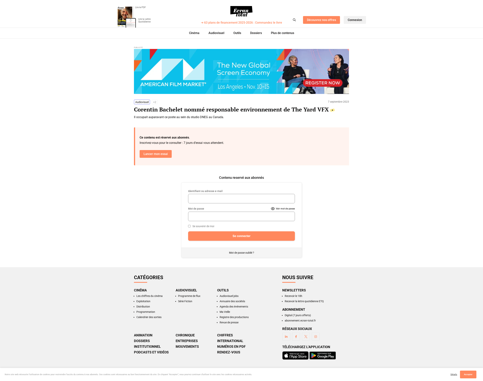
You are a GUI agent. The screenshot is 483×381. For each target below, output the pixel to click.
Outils (237, 33)
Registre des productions (234, 317)
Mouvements (187, 346)
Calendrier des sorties (149, 317)
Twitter (306, 337)
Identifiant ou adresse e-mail (205, 191)
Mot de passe (196, 208)
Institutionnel (147, 346)
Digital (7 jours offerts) (298, 315)
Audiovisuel (216, 33)
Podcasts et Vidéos (151, 352)
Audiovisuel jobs (229, 295)
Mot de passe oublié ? (241, 252)
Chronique (185, 335)
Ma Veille (225, 311)
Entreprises (187, 341)
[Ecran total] (241, 11)
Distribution (143, 306)
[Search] (294, 19)
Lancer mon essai (156, 154)
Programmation (145, 311)
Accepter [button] (468, 374)
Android (322, 355)
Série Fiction (185, 301)
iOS (295, 355)
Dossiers (256, 33)
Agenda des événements (234, 306)
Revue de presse (229, 322)
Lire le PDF (140, 7)
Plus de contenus (282, 33)
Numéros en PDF (231, 346)
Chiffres (225, 335)
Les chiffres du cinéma (149, 295)
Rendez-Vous (228, 352)
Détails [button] (454, 374)
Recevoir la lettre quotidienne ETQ (304, 301)
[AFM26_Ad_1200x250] (241, 71)
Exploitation (143, 301)
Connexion (355, 20)
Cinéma (194, 33)
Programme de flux (189, 295)
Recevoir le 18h (293, 295)
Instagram (316, 337)
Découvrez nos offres (321, 20)
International (230, 341)
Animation (143, 335)
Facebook (296, 337)
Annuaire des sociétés (232, 301)
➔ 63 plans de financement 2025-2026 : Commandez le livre (241, 22)
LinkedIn (286, 337)
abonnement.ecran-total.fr (300, 320)
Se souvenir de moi (203, 226)
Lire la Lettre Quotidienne (144, 20)
